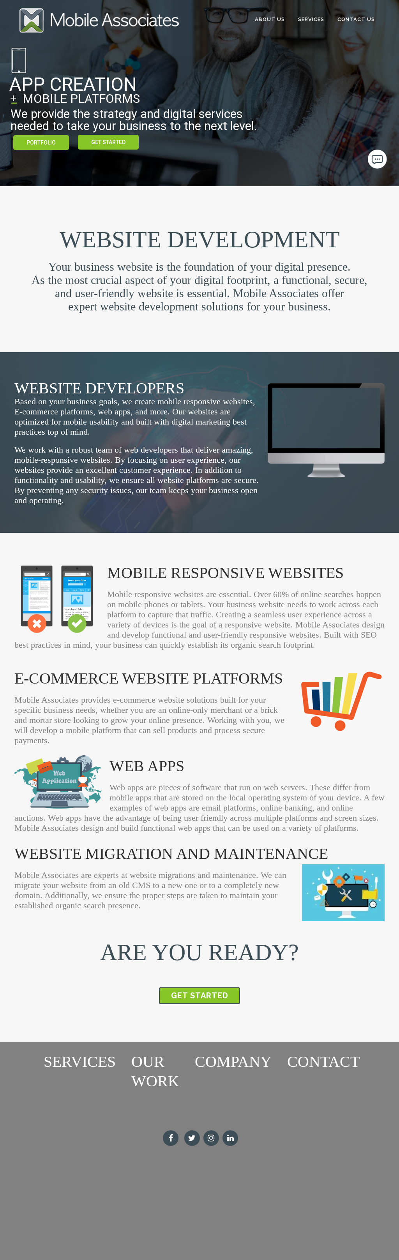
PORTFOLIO (41, 142)
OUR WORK (155, 1071)
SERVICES (80, 1061)
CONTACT (323, 1061)
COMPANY (233, 1061)
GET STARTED (108, 142)
